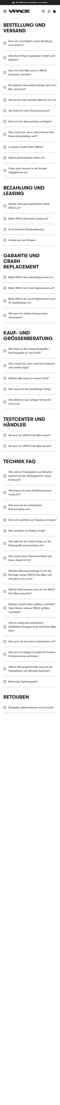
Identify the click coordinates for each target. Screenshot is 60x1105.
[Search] (43, 11)
